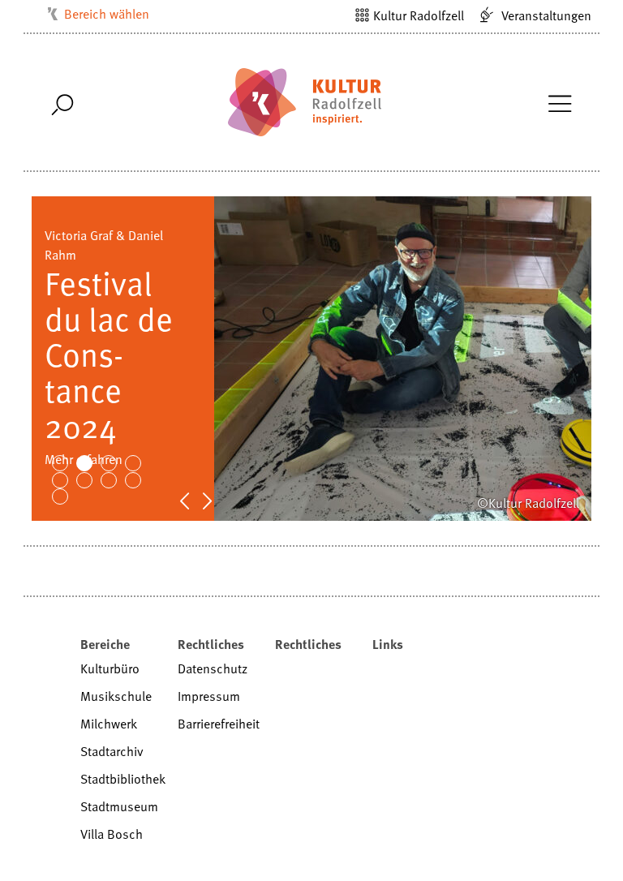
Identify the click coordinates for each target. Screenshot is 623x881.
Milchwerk (108, 723)
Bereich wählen (106, 14)
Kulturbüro (110, 668)
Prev (193, 500)
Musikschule (116, 696)
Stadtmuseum (119, 806)
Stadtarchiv (112, 751)
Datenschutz (212, 668)
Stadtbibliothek (122, 779)
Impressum (209, 696)
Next (216, 500)
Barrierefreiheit (219, 723)
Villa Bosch (111, 834)
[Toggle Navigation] (559, 102)
